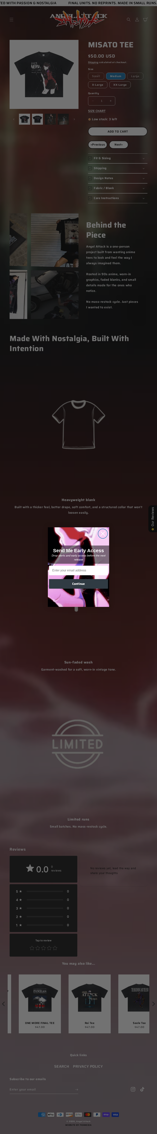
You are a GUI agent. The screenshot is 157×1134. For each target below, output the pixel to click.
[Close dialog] (103, 533)
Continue (78, 583)
